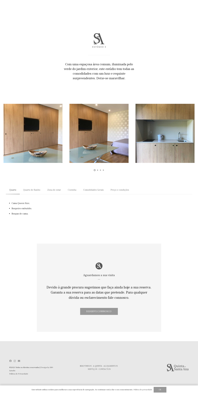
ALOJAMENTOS (110, 366)
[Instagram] (15, 361)
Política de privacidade (142, 389)
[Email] (19, 361)
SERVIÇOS (92, 369)
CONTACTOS (105, 369)
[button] (94, 170)
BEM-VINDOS (86, 366)
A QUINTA (97, 366)
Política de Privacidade (18, 374)
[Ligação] (165, 367)
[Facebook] (10, 361)
